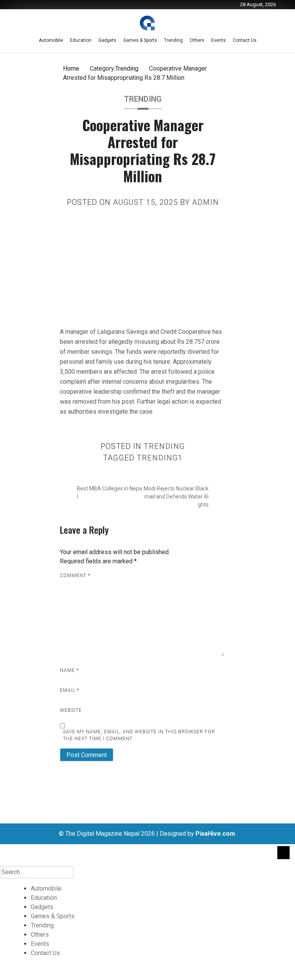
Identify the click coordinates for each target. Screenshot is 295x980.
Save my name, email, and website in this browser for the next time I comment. (139, 735)
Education (80, 40)
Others (197, 40)
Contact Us (245, 40)
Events (218, 40)
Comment (75, 575)
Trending (173, 40)
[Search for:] (147, 872)
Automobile (51, 40)
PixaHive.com (215, 833)
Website (71, 710)
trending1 (159, 457)
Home (71, 68)
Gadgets (107, 40)
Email (69, 690)
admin (205, 202)
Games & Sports (140, 40)
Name (69, 670)
